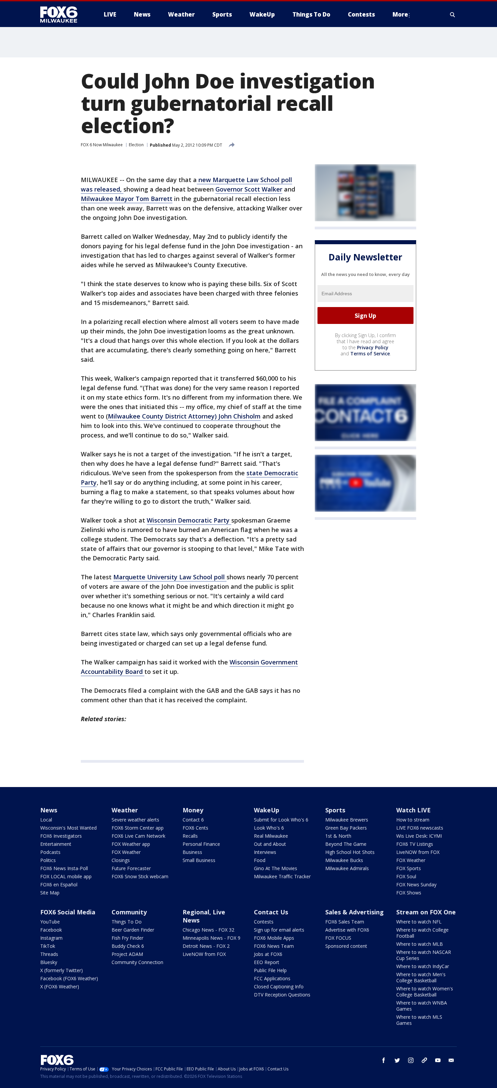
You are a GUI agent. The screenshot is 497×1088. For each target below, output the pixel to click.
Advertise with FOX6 (347, 930)
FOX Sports (408, 868)
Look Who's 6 (269, 828)
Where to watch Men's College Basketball (421, 977)
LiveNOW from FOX (418, 852)
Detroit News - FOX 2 (206, 946)
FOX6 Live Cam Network (138, 836)
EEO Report (266, 962)
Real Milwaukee (271, 836)
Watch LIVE (413, 810)
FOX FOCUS (338, 938)
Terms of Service (370, 353)
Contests (264, 921)
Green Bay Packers (346, 828)
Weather (125, 810)
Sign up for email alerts (279, 930)
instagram (410, 1060)
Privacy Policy (372, 347)
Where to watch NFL (419, 921)
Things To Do (127, 921)
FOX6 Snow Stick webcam (140, 876)
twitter (397, 1060)
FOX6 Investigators (61, 836)
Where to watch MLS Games (419, 1020)
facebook (383, 1060)
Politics (48, 860)
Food (259, 860)
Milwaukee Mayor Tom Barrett (126, 199)
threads (424, 1060)
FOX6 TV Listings (414, 844)
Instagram (51, 938)
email (451, 1060)
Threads (49, 954)
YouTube (50, 921)
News (48, 810)
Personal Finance (201, 844)
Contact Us (271, 912)
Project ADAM (127, 954)
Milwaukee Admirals (347, 868)
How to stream (412, 819)
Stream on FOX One (426, 912)
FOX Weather (126, 852)
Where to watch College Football (422, 933)
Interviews (265, 852)
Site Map (50, 892)
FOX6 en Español (58, 884)
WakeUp (266, 810)
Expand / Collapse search (453, 14)
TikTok (47, 946)
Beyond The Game (345, 844)
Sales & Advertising (354, 912)
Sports (335, 810)
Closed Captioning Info (279, 986)
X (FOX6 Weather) (59, 986)
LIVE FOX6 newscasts (419, 828)
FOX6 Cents (195, 828)
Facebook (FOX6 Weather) (69, 978)
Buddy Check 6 (128, 946)
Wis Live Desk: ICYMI (419, 836)
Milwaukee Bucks (344, 860)
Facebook (51, 930)
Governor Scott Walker (248, 189)
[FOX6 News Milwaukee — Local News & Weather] (62, 14)
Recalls (190, 836)
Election (136, 145)
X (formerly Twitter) (61, 970)
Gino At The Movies (275, 868)
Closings (121, 860)
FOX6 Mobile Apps (274, 938)
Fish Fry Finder (127, 938)
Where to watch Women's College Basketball (424, 991)
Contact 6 (193, 819)
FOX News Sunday (416, 884)
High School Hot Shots (350, 852)
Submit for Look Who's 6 (281, 819)
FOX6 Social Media (67, 912)
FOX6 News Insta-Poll (64, 868)
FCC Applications (272, 978)
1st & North (338, 836)
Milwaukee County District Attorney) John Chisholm (184, 416)
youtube (437, 1060)
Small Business (199, 860)
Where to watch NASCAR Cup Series (423, 955)
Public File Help (270, 970)
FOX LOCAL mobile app (66, 876)
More (400, 14)
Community (129, 912)
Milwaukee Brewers (346, 819)
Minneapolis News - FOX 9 (211, 938)
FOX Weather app (131, 844)
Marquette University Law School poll (170, 577)
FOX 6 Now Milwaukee (102, 145)
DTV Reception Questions (282, 994)
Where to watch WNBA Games (421, 1006)
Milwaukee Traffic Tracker (282, 876)
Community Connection (137, 962)
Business (192, 852)
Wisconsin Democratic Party (189, 520)
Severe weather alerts (135, 819)
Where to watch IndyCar (422, 966)
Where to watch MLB (419, 944)
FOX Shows (408, 892)
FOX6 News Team (274, 946)
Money (193, 810)
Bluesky (48, 962)
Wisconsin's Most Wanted (68, 828)
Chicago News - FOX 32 (208, 930)
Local (46, 819)
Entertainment (55, 844)
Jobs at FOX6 (268, 954)
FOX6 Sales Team (344, 921)
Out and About (270, 844)
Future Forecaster (131, 868)
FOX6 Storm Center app (138, 828)
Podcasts (50, 852)
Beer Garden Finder (133, 930)
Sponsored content (346, 946)
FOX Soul (406, 876)
